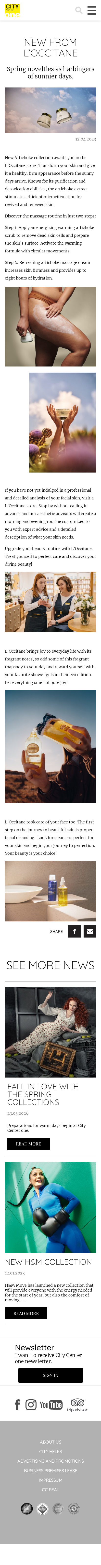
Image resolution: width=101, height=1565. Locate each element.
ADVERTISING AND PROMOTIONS (50, 1461)
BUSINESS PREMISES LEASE (50, 1470)
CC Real (50, 1489)
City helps (50, 1451)
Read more (28, 1144)
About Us (50, 1442)
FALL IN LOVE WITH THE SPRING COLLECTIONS (43, 1094)
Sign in (50, 1375)
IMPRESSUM (51, 1480)
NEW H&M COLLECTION (48, 1262)
